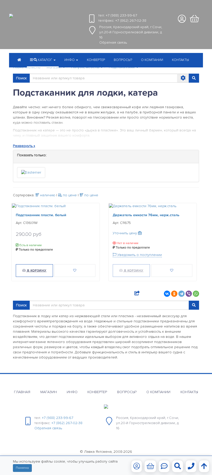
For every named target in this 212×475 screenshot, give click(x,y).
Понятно (22, 468)
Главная (22, 392)
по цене (69, 195)
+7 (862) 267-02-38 (130, 20)
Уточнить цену (125, 233)
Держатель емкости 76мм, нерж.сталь (146, 215)
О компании (152, 60)
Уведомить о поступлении (139, 255)
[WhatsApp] (196, 294)
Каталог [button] (45, 60)
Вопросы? (123, 60)
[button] (71, 60)
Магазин (48, 392)
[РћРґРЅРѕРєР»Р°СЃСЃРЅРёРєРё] (174, 294)
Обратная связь (113, 42)
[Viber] (189, 294)
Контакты (180, 60)
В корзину (36, 270)
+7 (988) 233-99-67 (121, 15)
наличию (47, 195)
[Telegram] (181, 294)
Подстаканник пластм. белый (41, 215)
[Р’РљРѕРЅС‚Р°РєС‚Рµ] (167, 294)
